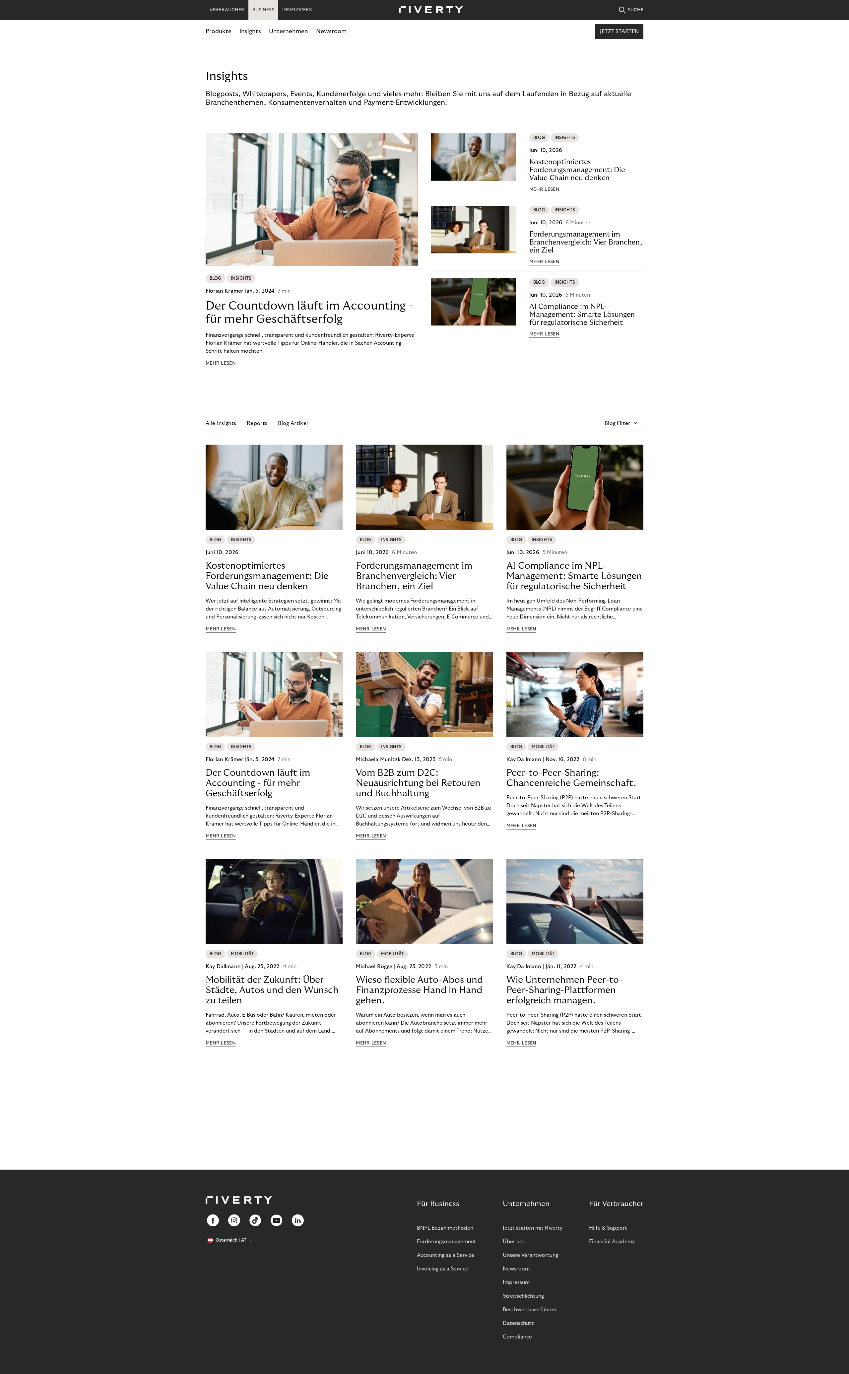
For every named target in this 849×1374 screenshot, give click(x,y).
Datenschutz (518, 1323)
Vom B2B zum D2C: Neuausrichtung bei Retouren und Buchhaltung (418, 783)
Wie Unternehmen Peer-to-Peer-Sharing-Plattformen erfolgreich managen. (564, 990)
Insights (250, 31)
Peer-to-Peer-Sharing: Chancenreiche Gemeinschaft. (571, 778)
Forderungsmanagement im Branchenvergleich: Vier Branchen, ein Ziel (585, 242)
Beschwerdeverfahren (529, 1309)
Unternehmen (288, 31)
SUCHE (635, 10)
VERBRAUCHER (227, 10)
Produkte (218, 31)
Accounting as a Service (445, 1255)
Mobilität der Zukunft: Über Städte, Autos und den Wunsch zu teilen (272, 990)
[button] (621, 423)
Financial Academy (612, 1241)
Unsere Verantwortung (530, 1255)
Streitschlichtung (523, 1296)
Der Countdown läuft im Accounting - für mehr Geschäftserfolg (310, 312)
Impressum (516, 1282)
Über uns (514, 1241)
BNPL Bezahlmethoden (445, 1228)
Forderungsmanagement (446, 1241)
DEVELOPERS (297, 10)
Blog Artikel (293, 423)
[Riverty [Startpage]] (428, 10)
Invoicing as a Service (442, 1268)
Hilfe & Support (608, 1228)
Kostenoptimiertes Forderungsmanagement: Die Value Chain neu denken (577, 169)
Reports (257, 423)
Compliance (517, 1336)
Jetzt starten (619, 31)
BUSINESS (263, 10)
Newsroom (331, 31)
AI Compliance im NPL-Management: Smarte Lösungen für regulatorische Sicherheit (582, 314)
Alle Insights (221, 423)
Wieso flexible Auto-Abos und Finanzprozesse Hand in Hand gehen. (419, 990)
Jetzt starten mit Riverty (532, 1228)
